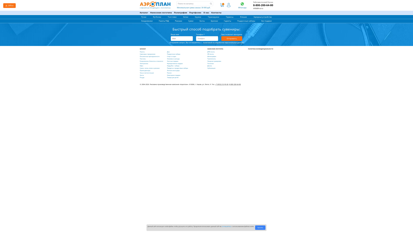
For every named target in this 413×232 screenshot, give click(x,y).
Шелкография (211, 56)
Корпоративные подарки (175, 63)
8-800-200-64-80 (263, 5)
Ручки (143, 17)
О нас (206, 12)
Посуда (142, 77)
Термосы (229, 17)
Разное (169, 73)
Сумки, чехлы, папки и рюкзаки (150, 68)
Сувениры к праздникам (147, 54)
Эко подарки (266, 21)
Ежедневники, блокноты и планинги (151, 61)
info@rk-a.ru (258, 8)
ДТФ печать (211, 52)
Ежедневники (147, 21)
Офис (141, 66)
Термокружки (213, 17)
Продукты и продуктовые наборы (177, 68)
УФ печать (210, 54)
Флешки (243, 17)
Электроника (144, 63)
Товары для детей (172, 77)
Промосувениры (145, 70)
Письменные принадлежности (149, 56)
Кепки (185, 17)
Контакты (216, 12)
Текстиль (143, 59)
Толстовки (172, 17)
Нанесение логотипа (161, 12)
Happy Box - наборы (173, 66)
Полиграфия (180, 12)
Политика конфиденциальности (260, 49)
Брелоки (214, 21)
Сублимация (211, 68)
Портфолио (195, 12)
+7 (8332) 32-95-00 (221, 84)
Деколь (209, 66)
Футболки (157, 17)
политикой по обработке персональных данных (223, 42)
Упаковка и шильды (173, 59)
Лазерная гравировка (214, 61)
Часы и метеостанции (147, 73)
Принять (260, 228)
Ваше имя (175, 34)
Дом (168, 52)
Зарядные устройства (263, 17)
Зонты (202, 21)
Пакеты (142, 52)
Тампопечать (211, 59)
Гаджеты (227, 21)
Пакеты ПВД (164, 21)
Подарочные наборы (246, 21)
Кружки (198, 17)
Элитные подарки (172, 61)
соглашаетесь (226, 226)
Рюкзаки (178, 21)
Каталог (144, 12)
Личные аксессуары (173, 70)
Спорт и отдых (171, 56)
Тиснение (210, 63)
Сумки (190, 21)
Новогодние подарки (173, 75)
